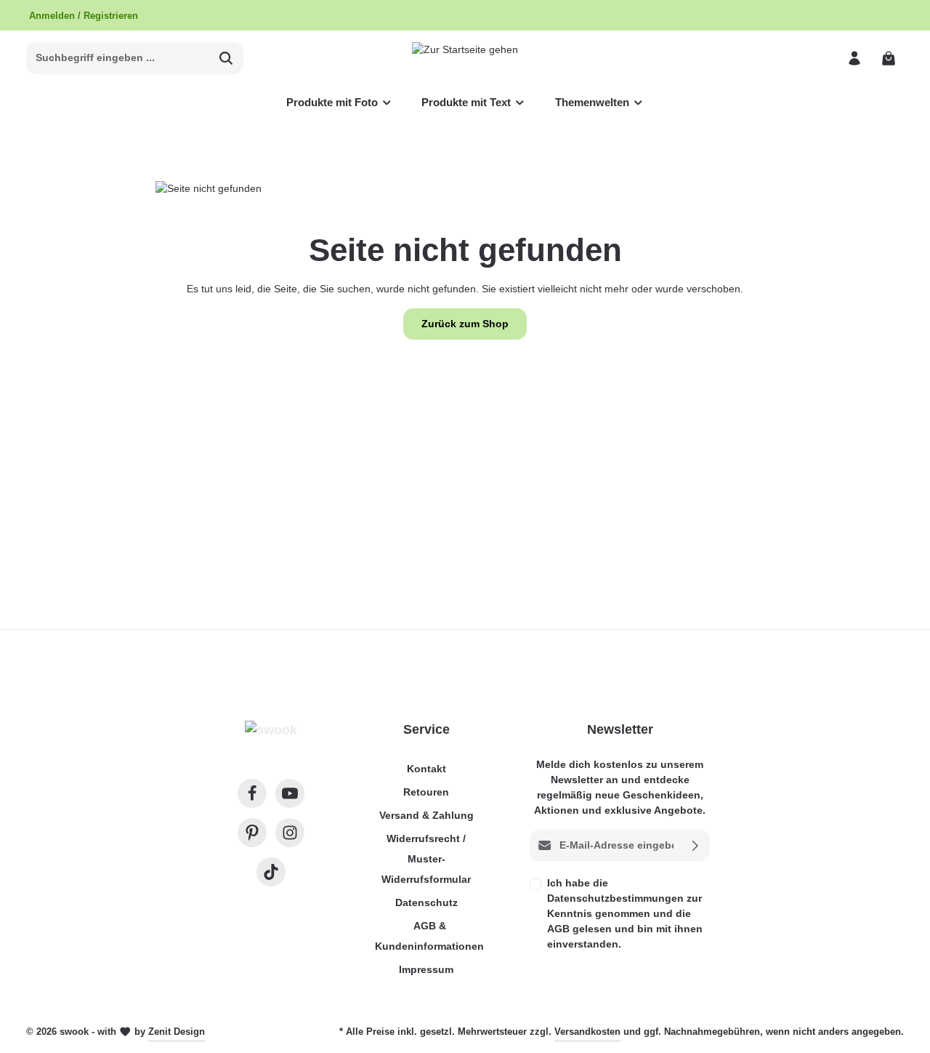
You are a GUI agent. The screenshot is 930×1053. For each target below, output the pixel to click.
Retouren (426, 792)
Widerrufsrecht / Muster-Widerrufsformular (426, 859)
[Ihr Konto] (854, 57)
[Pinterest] (252, 832)
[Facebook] (252, 793)
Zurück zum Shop (465, 323)
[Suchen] (226, 58)
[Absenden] (696, 845)
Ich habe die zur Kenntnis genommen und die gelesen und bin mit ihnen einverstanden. (625, 913)
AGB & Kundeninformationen (429, 936)
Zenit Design (176, 1031)
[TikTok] (271, 871)
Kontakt (426, 768)
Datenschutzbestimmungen (615, 898)
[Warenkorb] (888, 57)
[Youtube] (289, 793)
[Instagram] (289, 832)
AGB (558, 928)
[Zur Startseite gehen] (465, 57)
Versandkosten (587, 1031)
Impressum (426, 969)
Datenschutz (426, 902)
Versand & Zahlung (426, 815)
